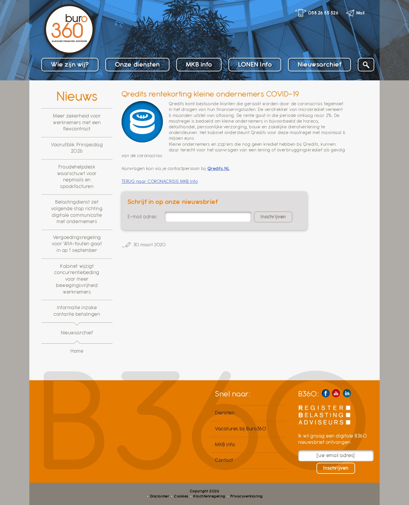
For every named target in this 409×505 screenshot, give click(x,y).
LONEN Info (255, 64)
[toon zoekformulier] (366, 64)
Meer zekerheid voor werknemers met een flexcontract (77, 122)
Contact (224, 460)
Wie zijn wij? (70, 64)
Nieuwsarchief (319, 64)
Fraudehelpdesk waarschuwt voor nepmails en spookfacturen (77, 176)
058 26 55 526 (323, 12)
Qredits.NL (218, 168)
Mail (360, 12)
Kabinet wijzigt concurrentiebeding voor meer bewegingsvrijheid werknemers (76, 279)
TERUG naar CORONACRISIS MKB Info (160, 181)
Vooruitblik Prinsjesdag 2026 (77, 148)
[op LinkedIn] (347, 393)
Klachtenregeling (209, 496)
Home (76, 351)
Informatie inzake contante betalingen (77, 311)
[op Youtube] (336, 393)
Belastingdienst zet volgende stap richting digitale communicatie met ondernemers (77, 211)
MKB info (199, 64)
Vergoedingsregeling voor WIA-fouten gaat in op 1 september (77, 244)
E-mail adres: (143, 217)
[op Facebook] (326, 393)
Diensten (224, 413)
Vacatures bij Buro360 (240, 429)
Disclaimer (159, 496)
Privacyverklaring (246, 496)
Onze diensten (137, 64)
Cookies (181, 496)
